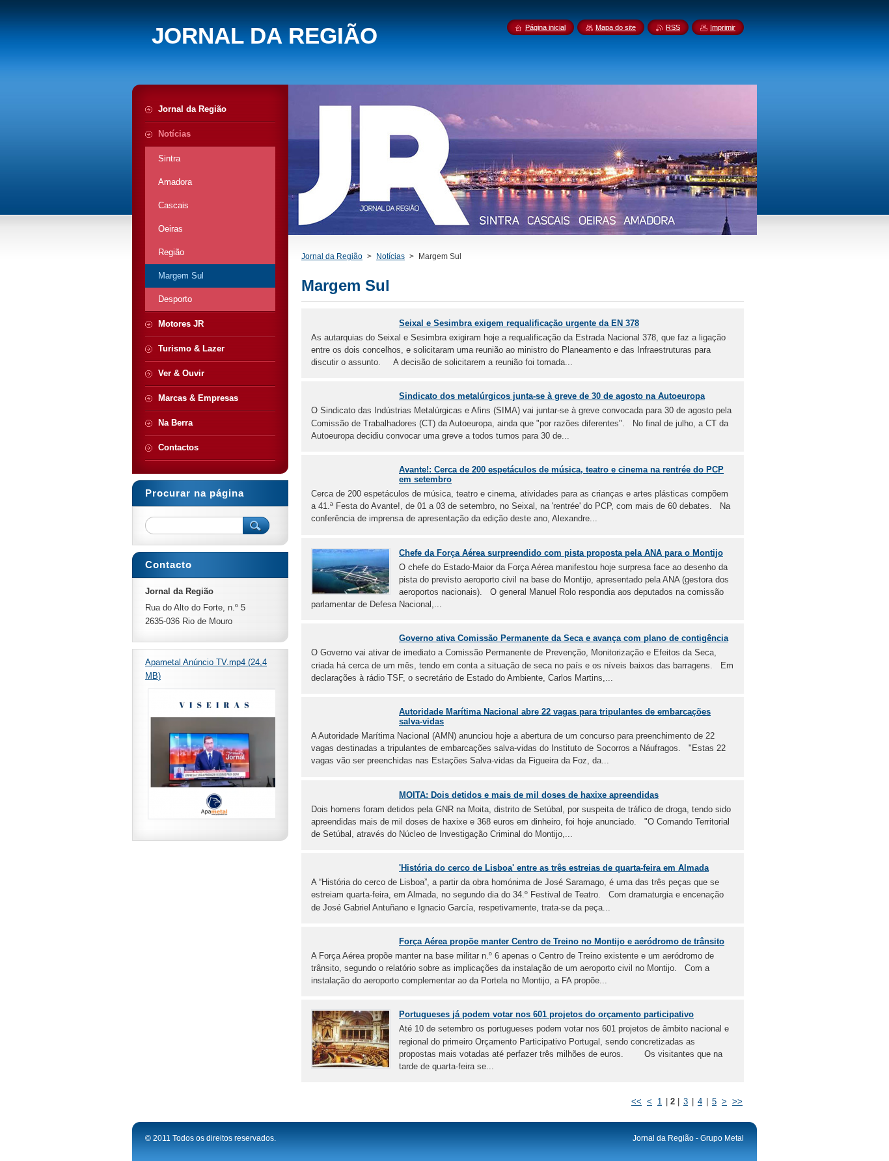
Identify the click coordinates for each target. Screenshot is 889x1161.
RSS (673, 27)
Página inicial (545, 27)
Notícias (390, 256)
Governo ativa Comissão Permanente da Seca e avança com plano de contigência (563, 638)
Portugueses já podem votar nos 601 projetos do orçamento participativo (546, 1014)
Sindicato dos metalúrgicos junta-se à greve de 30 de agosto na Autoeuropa (552, 396)
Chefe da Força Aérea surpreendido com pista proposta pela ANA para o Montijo (561, 553)
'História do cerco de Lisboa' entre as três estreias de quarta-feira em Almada (554, 868)
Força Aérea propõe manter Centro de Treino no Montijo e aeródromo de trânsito (561, 941)
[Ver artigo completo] (350, 592)
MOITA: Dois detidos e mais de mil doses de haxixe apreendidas (529, 795)
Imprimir (722, 27)
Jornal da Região (331, 256)
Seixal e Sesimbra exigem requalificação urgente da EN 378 (519, 323)
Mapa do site (615, 27)
